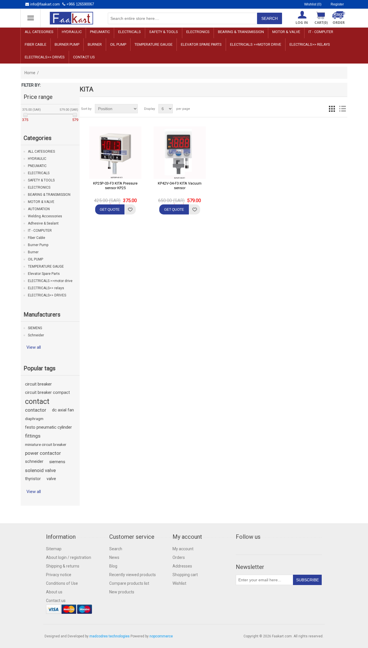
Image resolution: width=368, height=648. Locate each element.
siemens (57, 461)
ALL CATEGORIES (39, 32)
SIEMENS (35, 328)
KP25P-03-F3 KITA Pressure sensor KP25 (115, 185)
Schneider (36, 335)
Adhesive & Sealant (43, 223)
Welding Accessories (45, 216)
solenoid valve (40, 470)
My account (182, 549)
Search (115, 549)
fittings (33, 436)
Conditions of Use (62, 583)
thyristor (33, 478)
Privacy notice (58, 574)
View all (33, 347)
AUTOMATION (39, 209)
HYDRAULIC (72, 32)
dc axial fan (63, 410)
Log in (302, 22)
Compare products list (129, 583)
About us (54, 592)
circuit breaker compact (47, 392)
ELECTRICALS (129, 32)
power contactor (43, 453)
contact (37, 401)
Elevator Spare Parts (201, 44)
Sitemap (54, 549)
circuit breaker (38, 384)
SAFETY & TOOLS (163, 32)
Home (29, 72)
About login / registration (68, 557)
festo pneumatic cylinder (48, 427)
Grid (332, 108)
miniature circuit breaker (45, 444)
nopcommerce (161, 636)
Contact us (84, 57)
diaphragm (34, 418)
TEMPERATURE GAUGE (153, 44)
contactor (35, 410)
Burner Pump (67, 44)
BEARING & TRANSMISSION (241, 32)
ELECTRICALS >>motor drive (255, 44)
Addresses (182, 566)
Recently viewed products (132, 574)
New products (121, 592)
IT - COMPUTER (320, 32)
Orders (178, 557)
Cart (321, 22)
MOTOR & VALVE (286, 32)
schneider (34, 461)
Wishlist (179, 583)
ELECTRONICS (198, 32)
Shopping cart (185, 574)
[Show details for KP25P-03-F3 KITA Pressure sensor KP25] (115, 152)
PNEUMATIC (100, 32)
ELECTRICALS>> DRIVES (45, 57)
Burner (95, 44)
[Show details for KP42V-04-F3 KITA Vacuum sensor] (179, 152)
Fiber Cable (35, 44)
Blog (113, 566)
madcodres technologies (109, 636)
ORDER (339, 22)
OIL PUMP (118, 44)
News (114, 557)
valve (51, 478)
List (342, 108)
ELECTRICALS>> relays (310, 44)
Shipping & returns (62, 566)
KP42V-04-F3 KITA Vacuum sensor (180, 185)
